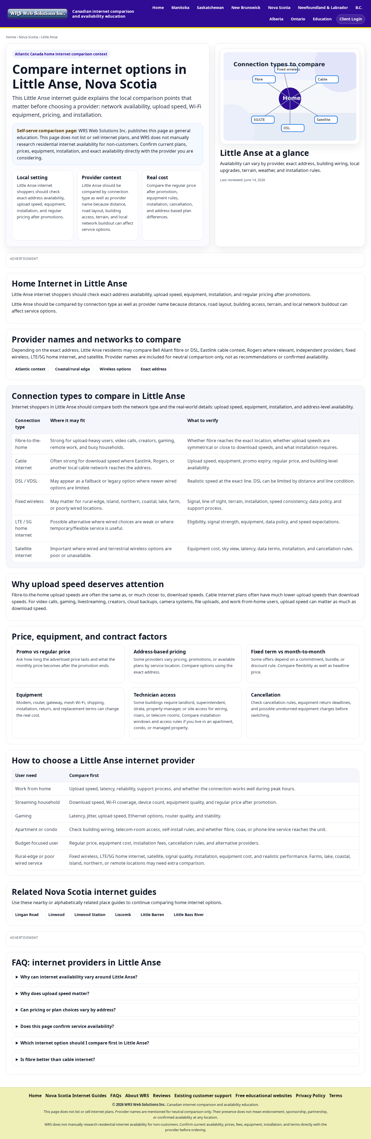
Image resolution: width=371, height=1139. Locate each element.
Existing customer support (203, 1096)
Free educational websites (263, 1096)
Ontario (298, 18)
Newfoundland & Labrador (323, 7)
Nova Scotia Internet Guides (75, 1096)
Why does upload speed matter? (54, 993)
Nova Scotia (279, 7)
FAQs (115, 1096)
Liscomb (123, 914)
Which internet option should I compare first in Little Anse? (84, 1043)
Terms (335, 1096)
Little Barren (152, 914)
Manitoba (180, 7)
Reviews (162, 1096)
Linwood (56, 914)
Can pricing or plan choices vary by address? (68, 1010)
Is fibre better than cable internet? (57, 1059)
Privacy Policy (310, 1096)
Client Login (350, 18)
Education (322, 18)
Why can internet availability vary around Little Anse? (78, 977)
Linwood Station (89, 914)
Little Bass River (189, 914)
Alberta (276, 18)
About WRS (137, 1096)
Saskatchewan (210, 7)
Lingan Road (27, 914)
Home (158, 7)
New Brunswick (245, 7)
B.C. (359, 7)
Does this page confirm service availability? (67, 1026)
